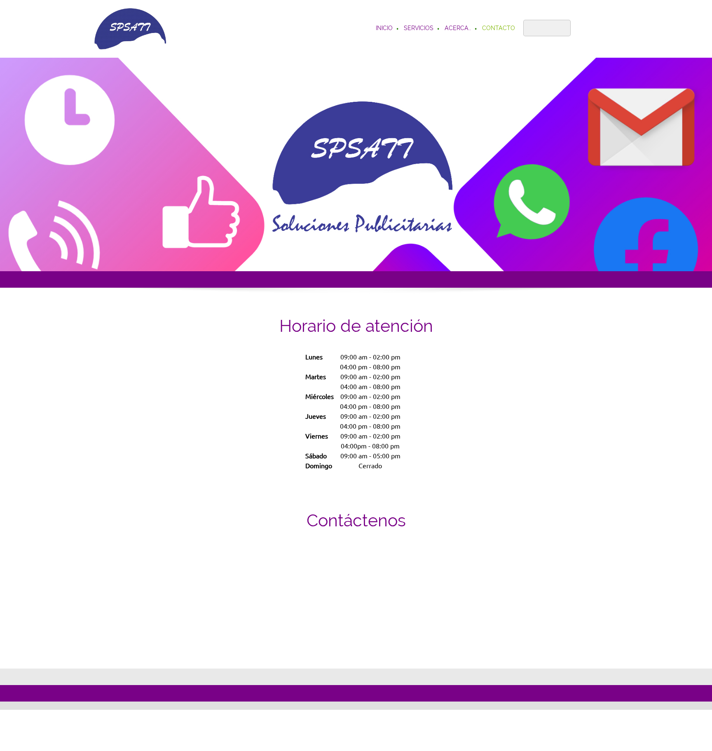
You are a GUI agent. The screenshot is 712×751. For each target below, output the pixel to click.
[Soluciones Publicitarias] (130, 28)
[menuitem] (384, 29)
